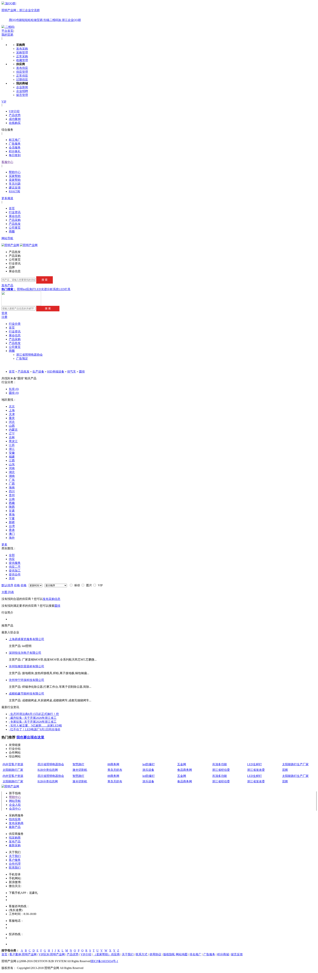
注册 (4, 317)
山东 (12, 464)
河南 (12, 468)
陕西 (12, 506)
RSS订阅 (14, 191)
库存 (12, 578)
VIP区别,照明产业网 (52, 954)
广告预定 (22, 358)
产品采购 (15, 219)
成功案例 (15, 119)
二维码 (9, 26)
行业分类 (15, 323)
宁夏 (12, 518)
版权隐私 (169, 954)
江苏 (12, 445)
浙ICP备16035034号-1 (104, 961)
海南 (12, 487)
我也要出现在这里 (30, 737)
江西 (12, 460)
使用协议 (155, 954)
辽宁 (12, 433)
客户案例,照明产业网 (23, 954)
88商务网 (113, 764)
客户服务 (15, 859)
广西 (12, 483)
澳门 (12, 533)
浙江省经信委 (221, 769)
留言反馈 (237, 954)
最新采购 (15, 845)
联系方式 (141, 954)
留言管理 (22, 94)
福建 (12, 456)
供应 (12, 559)
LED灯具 (64, 289)
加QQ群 (41, 12)
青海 (12, 514)
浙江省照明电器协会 (29, 354)
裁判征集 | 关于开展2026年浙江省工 (32, 717)
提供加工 (15, 570)
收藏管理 (22, 60)
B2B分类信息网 (48, 769)
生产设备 (38, 371)
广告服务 (15, 143)
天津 (12, 414)
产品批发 (15, 223)
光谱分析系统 (50, 289)
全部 (12, 555)
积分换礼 (15, 151)
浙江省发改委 (256, 769)
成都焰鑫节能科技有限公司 (26, 693)
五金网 (181, 764)
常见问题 (15, 183)
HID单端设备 (55, 371)
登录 (4, 313)
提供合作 (15, 574)
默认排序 (7, 585)
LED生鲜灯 (254, 764)
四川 (12, 491)
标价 (76, 585)
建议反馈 (15, 187)
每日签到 (15, 155)
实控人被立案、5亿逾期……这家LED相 (35, 725)
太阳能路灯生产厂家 (295, 764)
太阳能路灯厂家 (13, 769)
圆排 (82, 371)
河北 (12, 421)
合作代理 (15, 863)
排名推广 (195, 954)
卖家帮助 (15, 179)
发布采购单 (16, 823)
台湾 (12, 526)
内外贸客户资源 (13, 764)
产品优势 (15, 115)
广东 (12, 479)
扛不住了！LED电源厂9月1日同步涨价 (34, 729)
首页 (12, 208)
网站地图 (182, 954)
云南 (12, 499)
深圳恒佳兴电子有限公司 (25, 652)
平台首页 (7, 30)
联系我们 (15, 867)
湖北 (12, 472)
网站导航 (7, 238)
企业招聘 (22, 91)
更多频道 (7, 198)
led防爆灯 (148, 764)
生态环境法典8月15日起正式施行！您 (34, 714)
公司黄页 (15, 227)
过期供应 (22, 79)
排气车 (71, 371)
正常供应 (22, 75)
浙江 (12, 448)
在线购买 (15, 122)
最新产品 (15, 827)
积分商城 (223, 954)
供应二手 (15, 566)
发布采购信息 (51, 598)
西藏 (12, 503)
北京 (12, 406)
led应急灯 (29, 289)
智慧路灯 (78, 764)
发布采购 (22, 48)
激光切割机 (80, 769)
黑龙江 (13, 441)
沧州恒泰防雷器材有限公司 (26, 666)
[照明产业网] (29, 245)
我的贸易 (7, 34)
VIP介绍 (14, 111)
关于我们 (15, 856)
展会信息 (15, 216)
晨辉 (285, 769)
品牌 (12, 267)
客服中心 (7, 162)
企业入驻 (15, 804)
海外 (12, 537)
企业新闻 (22, 87)
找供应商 (15, 819)
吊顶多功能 (219, 764)
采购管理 (22, 52)
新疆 (12, 522)
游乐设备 (148, 769)
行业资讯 (15, 212)
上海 (12, 410)
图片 (88, 585)
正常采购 (22, 56)
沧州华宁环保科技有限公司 (26, 680)
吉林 (12, 437)
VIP (3, 101)
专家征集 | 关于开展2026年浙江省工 (32, 721)
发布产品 (7, 285)
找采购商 (15, 837)
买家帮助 (15, 176)
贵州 (12, 495)
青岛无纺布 (114, 769)
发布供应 (22, 67)
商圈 (12, 231)
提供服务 (15, 562)
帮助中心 (15, 172)
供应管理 (22, 71)
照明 (20, 289)
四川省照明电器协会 (51, 764)
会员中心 (15, 808)
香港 (12, 530)
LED (38, 289)
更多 (4, 544)
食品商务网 (184, 769)
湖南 (12, 475)
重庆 (12, 418)
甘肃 (12, 510)
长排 (14, 389)
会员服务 (15, 147)
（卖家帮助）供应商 (106, 954)
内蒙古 (13, 429)
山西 (12, 425)
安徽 (12, 452)
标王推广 (15, 139)
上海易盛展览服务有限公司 (26, 639)
